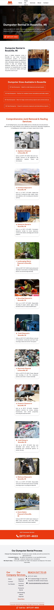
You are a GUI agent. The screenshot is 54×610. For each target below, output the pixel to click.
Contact (45, 3)
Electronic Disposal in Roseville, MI (24, 369)
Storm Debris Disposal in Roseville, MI (25, 514)
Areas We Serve (26, 3)
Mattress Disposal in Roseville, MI (25, 478)
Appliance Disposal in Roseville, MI (24, 152)
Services (32, 3)
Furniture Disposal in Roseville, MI (25, 189)
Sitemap (41, 604)
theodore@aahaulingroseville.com (39, 583)
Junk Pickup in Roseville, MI (23, 441)
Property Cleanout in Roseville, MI (25, 404)
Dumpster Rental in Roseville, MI (24, 225)
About (39, 3)
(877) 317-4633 (12, 37)
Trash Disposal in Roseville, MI (23, 334)
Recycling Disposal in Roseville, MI (25, 299)
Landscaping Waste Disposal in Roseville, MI (24, 263)
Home (20, 3)
